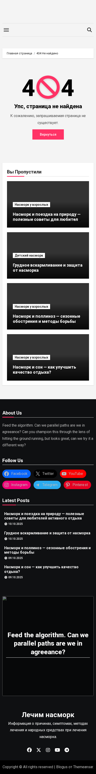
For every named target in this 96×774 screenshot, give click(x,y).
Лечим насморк (48, 715)
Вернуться (48, 134)
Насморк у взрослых (31, 204)
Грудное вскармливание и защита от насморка (47, 533)
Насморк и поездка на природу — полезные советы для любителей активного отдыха (48, 219)
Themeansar (83, 767)
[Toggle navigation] (6, 30)
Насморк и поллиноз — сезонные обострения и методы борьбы (46, 319)
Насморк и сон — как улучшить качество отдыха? (44, 370)
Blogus (62, 767)
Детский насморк (29, 255)
